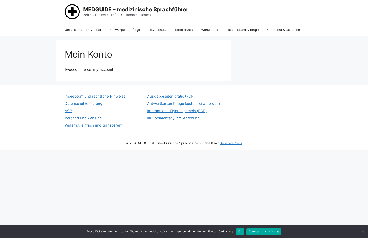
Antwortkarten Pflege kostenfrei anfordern (183, 103)
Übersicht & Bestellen (283, 30)
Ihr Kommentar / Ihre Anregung (173, 118)
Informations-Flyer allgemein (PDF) (177, 111)
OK (240, 231)
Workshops (209, 30)
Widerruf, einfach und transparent (93, 125)
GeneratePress (231, 143)
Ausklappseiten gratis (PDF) (171, 96)
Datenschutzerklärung (83, 103)
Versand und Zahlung (83, 118)
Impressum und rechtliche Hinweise (95, 96)
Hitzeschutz (158, 30)
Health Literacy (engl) (243, 30)
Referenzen (184, 30)
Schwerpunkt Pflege (124, 30)
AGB (68, 111)
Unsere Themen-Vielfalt (83, 30)
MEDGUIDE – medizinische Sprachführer (135, 9)
